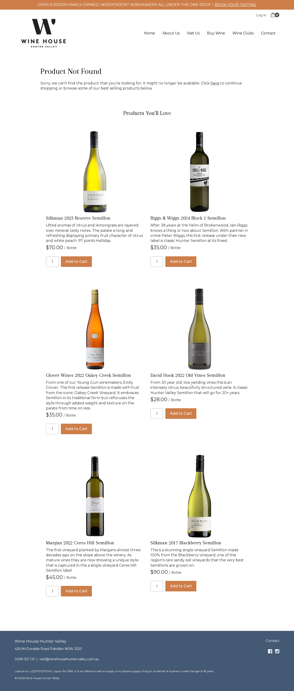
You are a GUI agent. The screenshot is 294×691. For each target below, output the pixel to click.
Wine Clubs (243, 33)
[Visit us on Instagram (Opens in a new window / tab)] (277, 652)
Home (149, 33)
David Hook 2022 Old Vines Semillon (187, 375)
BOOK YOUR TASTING (235, 5)
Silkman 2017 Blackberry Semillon (185, 543)
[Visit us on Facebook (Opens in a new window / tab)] (270, 652)
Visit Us (193, 33)
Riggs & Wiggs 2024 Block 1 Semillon (188, 218)
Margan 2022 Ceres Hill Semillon (80, 543)
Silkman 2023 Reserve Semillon (78, 218)
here (215, 83)
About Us (171, 33)
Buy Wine (216, 33)
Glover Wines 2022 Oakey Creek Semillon (88, 375)
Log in (261, 15)
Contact (268, 33)
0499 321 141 (25, 659)
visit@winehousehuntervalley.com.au (69, 659)
